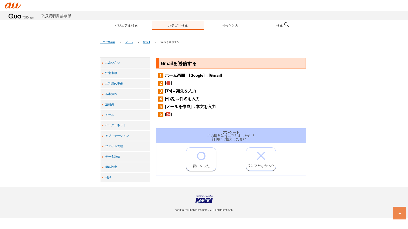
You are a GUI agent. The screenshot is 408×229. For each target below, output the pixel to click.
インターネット (115, 125)
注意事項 (111, 73)
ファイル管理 (114, 146)
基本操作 (111, 94)
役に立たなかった (261, 166)
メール (129, 42)
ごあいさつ (112, 62)
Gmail (146, 42)
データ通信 (112, 156)
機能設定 (111, 167)
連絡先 (109, 104)
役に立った (201, 166)
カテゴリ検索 (107, 42)
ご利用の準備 (114, 83)
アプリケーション (117, 136)
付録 (108, 177)
